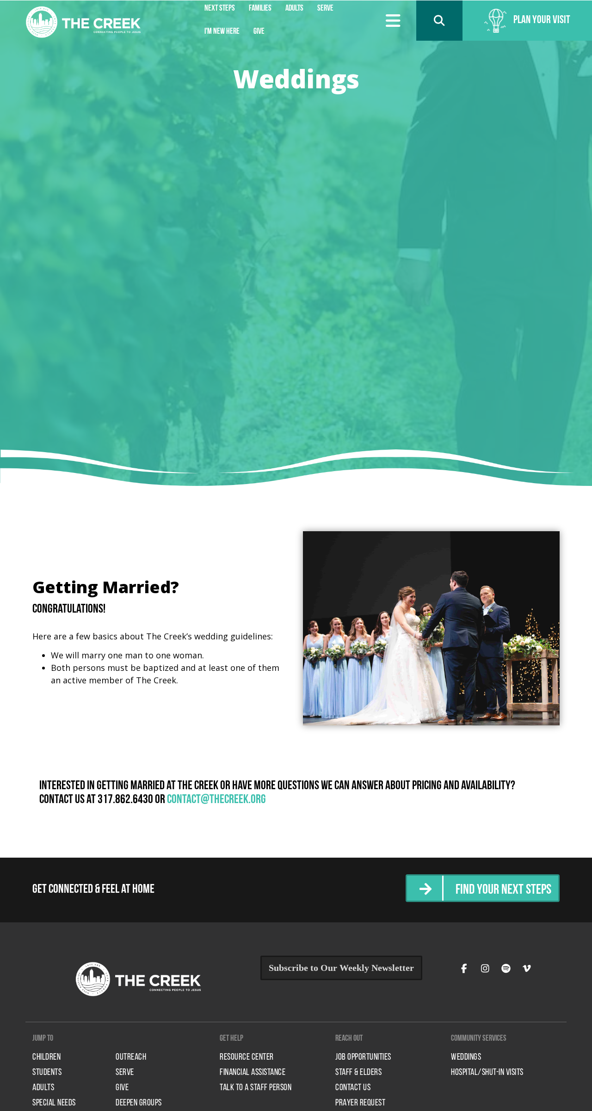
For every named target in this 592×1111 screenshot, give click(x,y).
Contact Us (352, 1088)
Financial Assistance (252, 1072)
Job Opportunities (363, 1057)
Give (259, 32)
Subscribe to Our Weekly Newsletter (341, 968)
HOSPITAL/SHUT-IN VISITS (487, 1072)
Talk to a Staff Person (255, 1088)
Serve (125, 1072)
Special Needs (54, 1103)
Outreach (131, 1057)
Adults (43, 1088)
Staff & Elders (358, 1072)
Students (47, 1072)
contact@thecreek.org (216, 800)
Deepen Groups (139, 1103)
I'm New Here (222, 32)
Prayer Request (360, 1103)
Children (46, 1057)
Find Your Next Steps (503, 890)
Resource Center (247, 1057)
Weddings (466, 1057)
